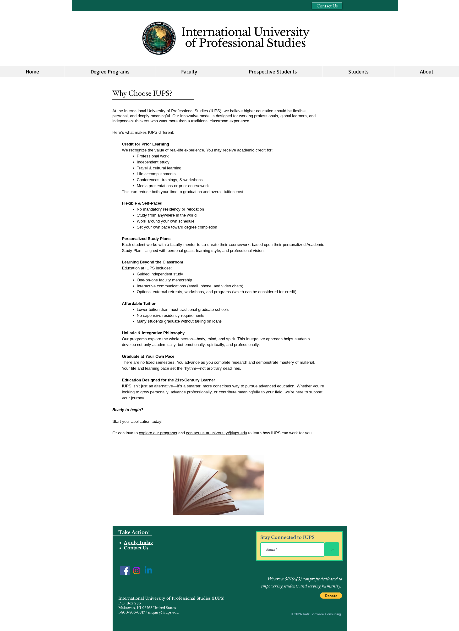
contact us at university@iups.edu (216, 433)
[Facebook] (125, 570)
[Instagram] (136, 570)
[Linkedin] (148, 570)
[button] (272, 71)
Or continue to (125, 433)
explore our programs (158, 433)
